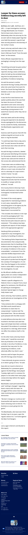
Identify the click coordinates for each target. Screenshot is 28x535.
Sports (5, 20)
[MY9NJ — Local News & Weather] (3, 2)
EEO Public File (4, 496)
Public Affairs (4, 494)
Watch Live (21, 2)
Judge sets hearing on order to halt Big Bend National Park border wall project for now (9, 450)
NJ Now (15, 473)
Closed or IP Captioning (3, 504)
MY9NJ (2, 20)
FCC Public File (4, 508)
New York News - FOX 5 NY (17, 483)
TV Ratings (3, 497)
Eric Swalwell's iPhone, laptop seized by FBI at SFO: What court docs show (9, 438)
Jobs (2, 506)
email (14, 517)
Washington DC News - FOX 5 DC (18, 488)
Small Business (4, 485)
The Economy (4, 484)
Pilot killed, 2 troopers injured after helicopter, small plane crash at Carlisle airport (9, 444)
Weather (3, 473)
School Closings (4, 475)
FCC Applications (4, 509)
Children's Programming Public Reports (5, 501)
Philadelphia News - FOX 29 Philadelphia (17, 485)
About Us (4, 492)
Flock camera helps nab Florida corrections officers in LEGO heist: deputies (8, 456)
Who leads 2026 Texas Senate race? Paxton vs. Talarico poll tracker (8, 462)
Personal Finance (5, 482)
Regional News (17, 480)
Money (3, 480)
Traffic (2, 477)
